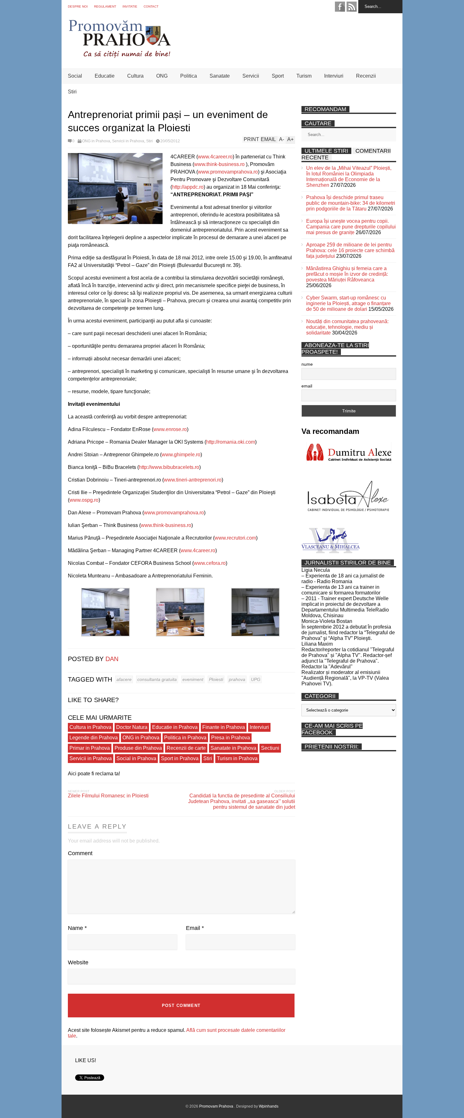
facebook (340, 7)
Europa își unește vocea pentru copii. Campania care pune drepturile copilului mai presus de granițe (351, 226)
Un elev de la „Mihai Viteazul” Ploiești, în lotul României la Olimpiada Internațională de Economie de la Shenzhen (348, 176)
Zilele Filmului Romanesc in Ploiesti (108, 795)
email (306, 385)
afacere (124, 679)
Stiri (72, 91)
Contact (151, 6)
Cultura (135, 76)
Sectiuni (270, 748)
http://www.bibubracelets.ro (169, 467)
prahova (237, 679)
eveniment (192, 679)
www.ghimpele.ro (181, 454)
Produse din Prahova (138, 748)
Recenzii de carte (186, 748)
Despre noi (78, 6)
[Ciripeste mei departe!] (81, 642)
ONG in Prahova (96, 141)
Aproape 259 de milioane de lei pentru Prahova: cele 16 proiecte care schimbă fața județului (350, 250)
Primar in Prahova (89, 748)
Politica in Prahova (185, 737)
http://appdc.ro (188, 187)
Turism (304, 76)
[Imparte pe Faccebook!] (71, 642)
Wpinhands (268, 1106)
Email (195, 928)
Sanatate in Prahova (233, 748)
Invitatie (129, 6)
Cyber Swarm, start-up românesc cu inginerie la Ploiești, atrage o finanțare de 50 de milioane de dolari (348, 303)
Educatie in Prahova (175, 727)
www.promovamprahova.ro (228, 172)
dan (111, 658)
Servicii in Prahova (128, 141)
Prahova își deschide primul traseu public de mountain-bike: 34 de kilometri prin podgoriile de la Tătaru (350, 203)
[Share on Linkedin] (90, 642)
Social (75, 76)
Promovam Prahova (216, 1106)
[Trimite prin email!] (99, 642)
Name (77, 928)
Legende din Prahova (93, 737)
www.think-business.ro (219, 164)
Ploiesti (216, 679)
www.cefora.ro (210, 563)
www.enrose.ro (170, 429)
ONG (162, 76)
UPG (255, 679)
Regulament (105, 6)
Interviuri (333, 76)
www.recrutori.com (235, 538)
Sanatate (220, 76)
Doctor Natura (131, 727)
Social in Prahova (136, 758)
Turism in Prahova (237, 758)
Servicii (250, 76)
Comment (80, 853)
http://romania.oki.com (230, 442)
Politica (188, 76)
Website (78, 962)
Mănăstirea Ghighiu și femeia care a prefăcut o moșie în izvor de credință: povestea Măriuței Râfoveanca (347, 274)
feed (352, 7)
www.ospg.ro (83, 500)
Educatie (105, 76)
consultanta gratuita (157, 679)
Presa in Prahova (230, 737)
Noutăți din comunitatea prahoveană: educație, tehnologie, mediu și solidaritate (347, 327)
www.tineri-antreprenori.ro (193, 479)
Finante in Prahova (223, 727)
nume (307, 364)
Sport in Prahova (180, 758)
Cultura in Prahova (90, 727)
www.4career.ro (215, 156)
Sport (278, 76)
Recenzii (366, 76)
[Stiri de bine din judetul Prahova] (119, 56)
